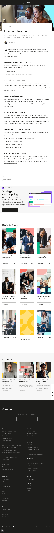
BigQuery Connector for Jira (9, 431)
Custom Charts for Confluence (9, 436)
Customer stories (6, 486)
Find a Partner (30, 479)
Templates (4, 500)
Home (5, 26)
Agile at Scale (30, 444)
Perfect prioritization (44, 337)
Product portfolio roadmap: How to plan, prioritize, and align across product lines (27, 259)
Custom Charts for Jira (7, 438)
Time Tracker (5, 464)
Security (48, 527)
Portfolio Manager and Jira (26, 381)
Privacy (43, 527)
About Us (29, 485)
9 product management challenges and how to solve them (26, 340)
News (3, 496)
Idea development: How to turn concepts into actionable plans (43, 299)
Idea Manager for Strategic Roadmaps (11, 445)
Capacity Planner (6, 433)
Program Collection (32, 433)
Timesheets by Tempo (32, 461)
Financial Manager (6, 440)
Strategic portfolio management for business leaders (9, 383)
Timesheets (5, 466)
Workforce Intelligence (7, 469)
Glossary (4, 491)
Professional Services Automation (35, 454)
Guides (3, 493)
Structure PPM (5, 459)
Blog (10, 26)
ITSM (28, 452)
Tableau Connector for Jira (8, 462)
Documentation (6, 512)
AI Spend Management (32, 447)
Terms (37, 527)
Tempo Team (11, 42)
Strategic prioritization (24, 297)
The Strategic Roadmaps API (42, 256)
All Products (5, 428)
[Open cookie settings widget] (2, 530)
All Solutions (30, 442)
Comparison (5, 484)
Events (4, 488)
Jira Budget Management (33, 468)
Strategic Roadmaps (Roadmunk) (10, 457)
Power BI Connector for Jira (9, 450)
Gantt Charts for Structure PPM (10, 443)
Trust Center (5, 514)
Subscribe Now (26, 419)
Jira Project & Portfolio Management (36, 463)
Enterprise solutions (9, 337)
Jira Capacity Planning (32, 465)
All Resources (5, 479)
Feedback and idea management (8, 256)
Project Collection (31, 436)
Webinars (4, 503)
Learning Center (6, 509)
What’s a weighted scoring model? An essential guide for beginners (8, 299)
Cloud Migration (6, 516)
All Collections (30, 428)
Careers (29, 488)
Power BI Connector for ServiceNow (11, 455)
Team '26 (29, 490)
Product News (5, 498)
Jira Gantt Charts (31, 470)
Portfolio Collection (32, 431)
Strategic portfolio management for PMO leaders (42, 383)
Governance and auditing (33, 449)
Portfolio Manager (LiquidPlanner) (10, 447)
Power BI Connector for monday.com (11, 452)
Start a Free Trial (9, 210)
